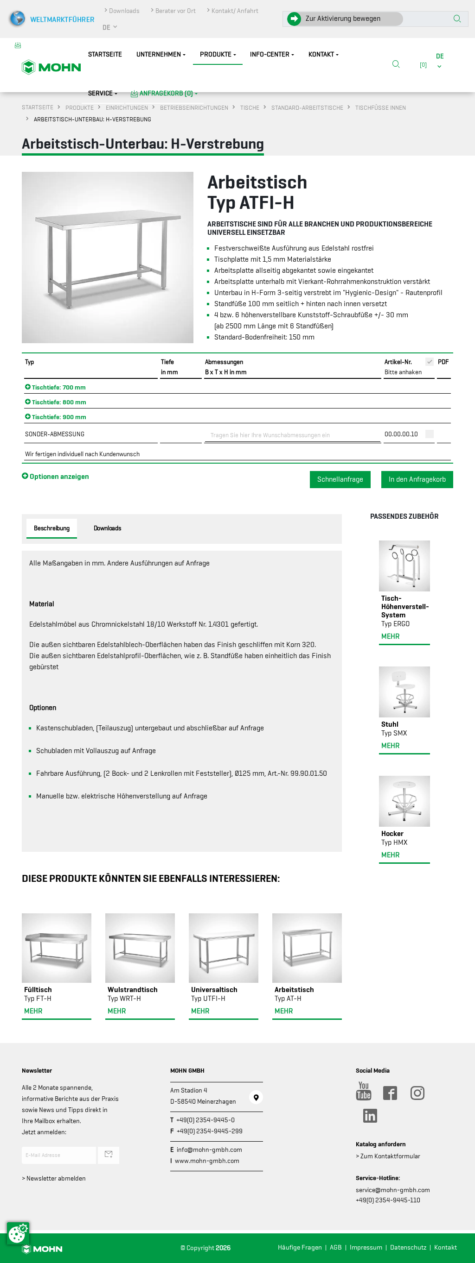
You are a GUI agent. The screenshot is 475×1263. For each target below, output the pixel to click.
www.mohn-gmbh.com (207, 1160)
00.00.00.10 (401, 434)
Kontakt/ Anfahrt (235, 10)
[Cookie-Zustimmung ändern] (18, 1233)
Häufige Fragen (300, 1247)
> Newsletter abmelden (54, 1178)
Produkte (215, 54)
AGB (336, 1247)
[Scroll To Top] (458, 1252)
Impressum (366, 1247)
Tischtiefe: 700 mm (58, 387)
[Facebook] (389, 1093)
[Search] (396, 65)
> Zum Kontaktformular (388, 1156)
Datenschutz (408, 1247)
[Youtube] (362, 1093)
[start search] (457, 19)
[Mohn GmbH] (51, 67)
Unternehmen (158, 54)
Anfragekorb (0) (166, 93)
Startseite (105, 54)
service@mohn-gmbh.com (393, 1190)
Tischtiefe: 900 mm (58, 417)
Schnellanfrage (340, 479)
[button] (110, 27)
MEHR (33, 1011)
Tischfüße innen (380, 107)
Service (100, 93)
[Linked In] (369, 1115)
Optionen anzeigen (58, 476)
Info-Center (269, 54)
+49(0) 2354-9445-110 (388, 1200)
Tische (249, 107)
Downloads (124, 10)
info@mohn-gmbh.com (209, 1149)
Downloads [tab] (108, 528)
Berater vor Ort (175, 10)
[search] (396, 65)
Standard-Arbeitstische (307, 107)
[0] (422, 64)
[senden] (108, 1155)
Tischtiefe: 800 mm (58, 402)
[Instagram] (417, 1093)
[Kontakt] (256, 1097)
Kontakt (321, 54)
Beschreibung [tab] (52, 528)
